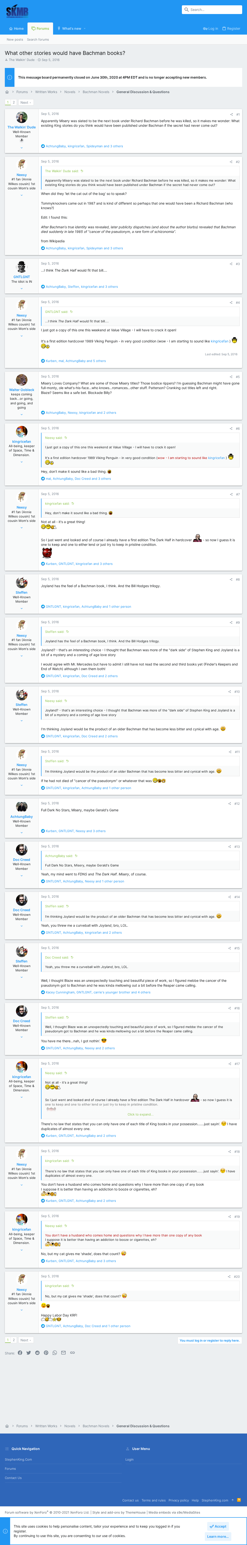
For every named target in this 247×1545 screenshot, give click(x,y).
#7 (238, 494)
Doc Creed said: (57, 957)
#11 (237, 752)
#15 (237, 948)
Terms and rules (154, 1500)
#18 (237, 1151)
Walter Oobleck (21, 390)
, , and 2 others (81, 412)
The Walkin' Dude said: (62, 171)
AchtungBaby (21, 816)
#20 (237, 1277)
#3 (238, 264)
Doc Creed (21, 860)
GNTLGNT (22, 277)
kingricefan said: (57, 503)
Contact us (13, 1478)
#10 (237, 692)
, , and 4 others (98, 992)
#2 (238, 162)
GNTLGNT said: (56, 312)
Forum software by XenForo (47, 1512)
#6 (238, 428)
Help (195, 1500)
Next (24, 102)
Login (129, 1459)
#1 (238, 114)
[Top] (233, 1500)
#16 (237, 1008)
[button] (85, 28)
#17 (237, 1064)
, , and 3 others (84, 146)
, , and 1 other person (88, 606)
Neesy (22, 175)
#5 (238, 377)
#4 (238, 302)
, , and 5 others (76, 361)
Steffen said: (54, 632)
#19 (237, 1217)
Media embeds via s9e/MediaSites (174, 1512)
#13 (237, 847)
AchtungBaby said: (59, 856)
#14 (237, 897)
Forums (10, 1469)
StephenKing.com (18, 1459)
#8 (238, 579)
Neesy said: (54, 438)
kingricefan (219, 341)
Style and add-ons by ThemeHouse (119, 1512)
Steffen (21, 592)
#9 (238, 622)
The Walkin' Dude (22, 60)
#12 (237, 804)
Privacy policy (179, 1500)
